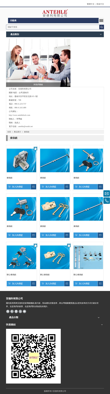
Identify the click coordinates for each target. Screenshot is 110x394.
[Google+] (12, 311)
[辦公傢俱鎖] (21, 257)
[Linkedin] (16, 311)
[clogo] (55, 13)
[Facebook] (8, 311)
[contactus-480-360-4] (38, 63)
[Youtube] (24, 311)
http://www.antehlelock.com (19, 115)
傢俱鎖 (9, 178)
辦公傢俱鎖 (11, 275)
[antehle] (33, 356)
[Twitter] (20, 311)
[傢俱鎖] (21, 160)
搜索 (101, 27)
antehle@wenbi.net (25, 126)
